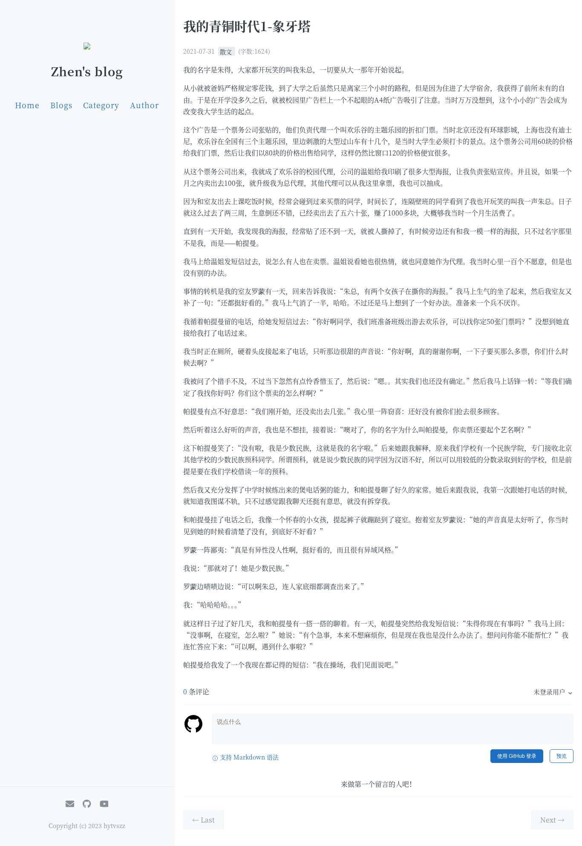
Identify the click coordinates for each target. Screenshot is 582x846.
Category (101, 104)
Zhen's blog (87, 71)
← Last (203, 820)
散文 (226, 51)
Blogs (61, 104)
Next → (552, 820)
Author (144, 104)
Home (27, 104)
